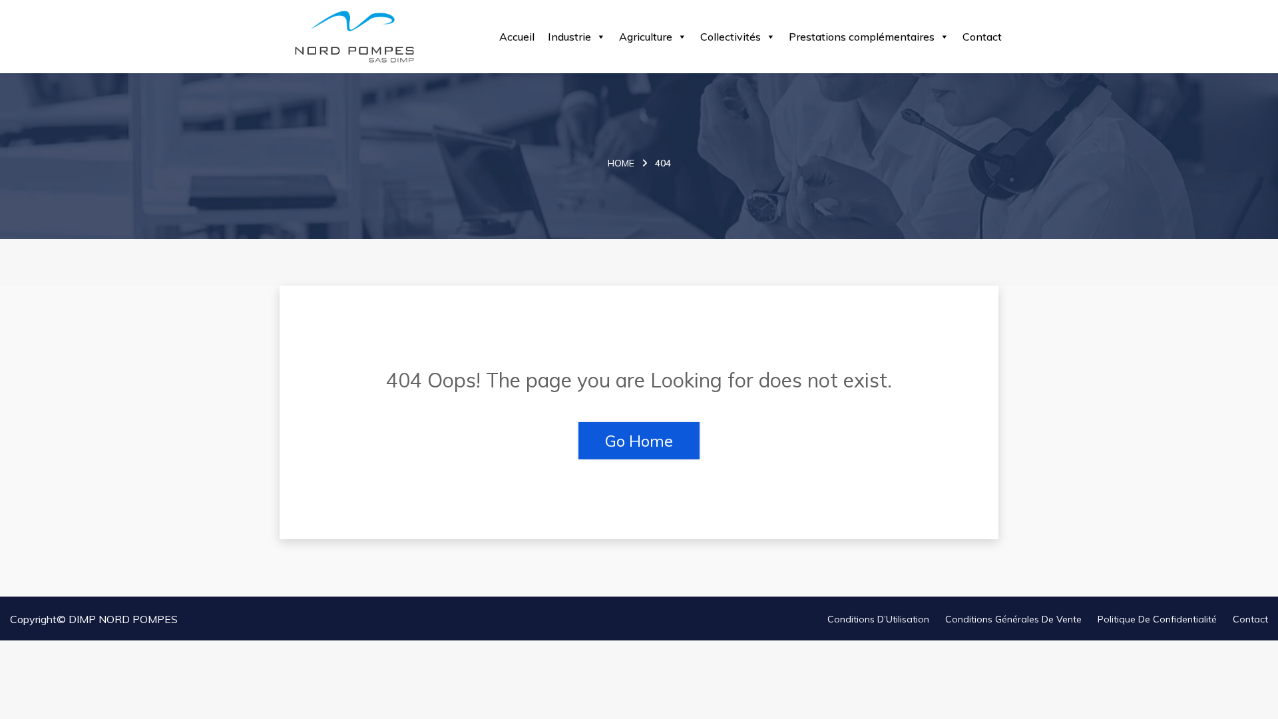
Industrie (569, 36)
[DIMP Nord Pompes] (354, 36)
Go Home (639, 441)
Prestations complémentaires (862, 36)
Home (621, 163)
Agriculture (645, 36)
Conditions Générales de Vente (1013, 619)
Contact (982, 36)
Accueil (516, 36)
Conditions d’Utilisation (878, 619)
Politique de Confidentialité (1157, 619)
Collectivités (730, 36)
